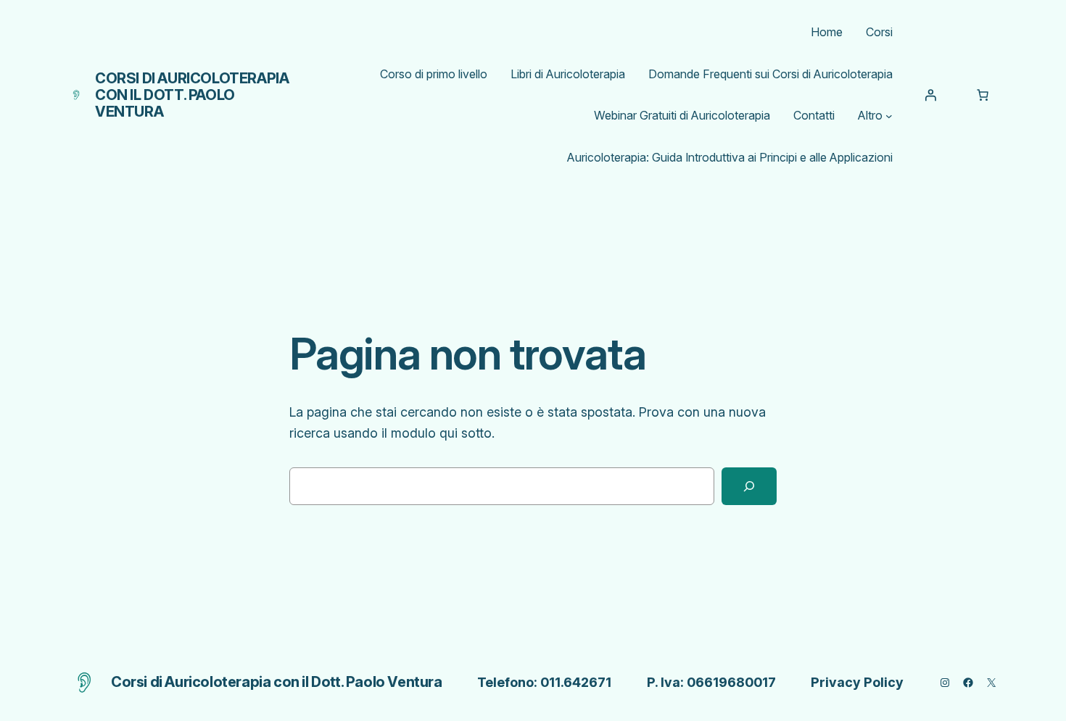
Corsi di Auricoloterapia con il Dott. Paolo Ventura (192, 95)
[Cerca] (749, 486)
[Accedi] (930, 94)
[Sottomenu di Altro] (889, 116)
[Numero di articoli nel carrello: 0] (982, 94)
